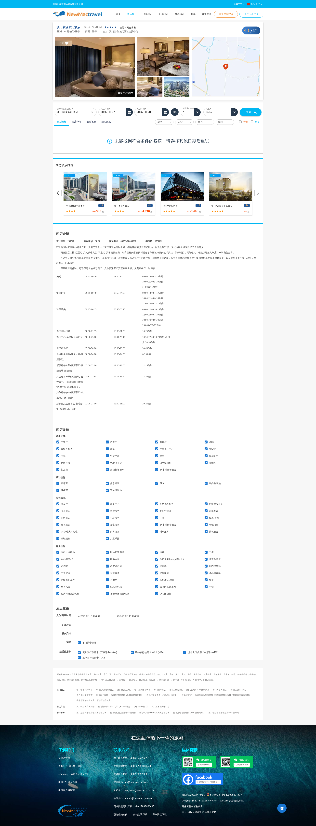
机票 (193, 14)
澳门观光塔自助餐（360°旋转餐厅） (189, 713)
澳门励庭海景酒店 (142, 690)
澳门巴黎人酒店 (220, 690)
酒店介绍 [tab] (76, 121)
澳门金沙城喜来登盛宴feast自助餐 (224, 713)
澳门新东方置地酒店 (105, 690)
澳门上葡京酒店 (176, 690)
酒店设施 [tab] (91, 121)
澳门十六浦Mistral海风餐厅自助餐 (154, 713)
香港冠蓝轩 (187, 695)
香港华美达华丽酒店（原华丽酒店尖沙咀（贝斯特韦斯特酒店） (223, 695)
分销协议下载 (140, 814)
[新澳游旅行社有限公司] (204, 788)
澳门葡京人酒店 (124, 690)
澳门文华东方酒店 (84, 690)
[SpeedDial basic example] (282, 808)
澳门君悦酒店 (102, 695)
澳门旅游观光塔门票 (161, 706)
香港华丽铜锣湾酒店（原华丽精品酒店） (95, 700)
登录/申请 (226, 14)
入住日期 (105, 109)
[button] (164, 122)
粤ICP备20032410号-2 (193, 795)
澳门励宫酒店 (160, 690)
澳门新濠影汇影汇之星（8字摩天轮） (114, 706)
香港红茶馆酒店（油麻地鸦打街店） (127, 695)
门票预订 (164, 14)
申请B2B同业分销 (67, 782)
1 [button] (183, 112)
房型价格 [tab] (61, 121)
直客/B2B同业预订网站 (70, 766)
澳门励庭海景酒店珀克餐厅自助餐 (91, 713)
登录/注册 (251, 14)
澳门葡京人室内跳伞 (85, 706)
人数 (208, 109)
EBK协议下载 (160, 814)
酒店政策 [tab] (106, 121)
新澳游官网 (64, 758)
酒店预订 (132, 14)
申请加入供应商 (66, 790)
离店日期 (141, 109)
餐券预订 (179, 14)
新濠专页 (206, 14)
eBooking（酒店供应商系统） (73, 774)
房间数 (186, 108)
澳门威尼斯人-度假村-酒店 (197, 690)
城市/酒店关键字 (65, 109)
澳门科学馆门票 (141, 706)
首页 (118, 14)
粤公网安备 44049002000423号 (226, 795)
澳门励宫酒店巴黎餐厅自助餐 (123, 713)
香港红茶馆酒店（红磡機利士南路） (162, 695)
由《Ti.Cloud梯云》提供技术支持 (199, 812)
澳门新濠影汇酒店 (238, 690)
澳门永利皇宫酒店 (84, 695)
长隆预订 (148, 14)
